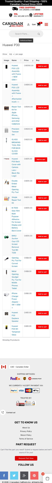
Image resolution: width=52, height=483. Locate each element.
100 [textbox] (10, 54)
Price (26, 60)
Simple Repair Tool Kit (16, 200)
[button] (26, 40)
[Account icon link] (28, 24)
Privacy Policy (26, 431)
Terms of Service (26, 439)
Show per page (13, 54)
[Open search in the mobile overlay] (26, 33)
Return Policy (26, 435)
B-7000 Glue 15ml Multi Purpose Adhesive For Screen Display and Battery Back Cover (16, 219)
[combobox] (11, 54)
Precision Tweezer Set (15, 132)
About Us (26, 428)
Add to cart (42, 66)
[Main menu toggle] (46, 24)
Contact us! (10, 412)
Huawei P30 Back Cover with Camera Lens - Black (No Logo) (16, 167)
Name (14, 60)
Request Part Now (26, 458)
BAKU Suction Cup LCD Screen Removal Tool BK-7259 (15, 244)
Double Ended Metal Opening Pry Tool (15, 186)
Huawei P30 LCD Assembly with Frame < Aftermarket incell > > (16, 93)
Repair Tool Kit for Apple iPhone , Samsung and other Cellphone (16, 115)
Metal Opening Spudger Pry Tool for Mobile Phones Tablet (16, 279)
